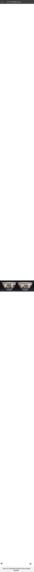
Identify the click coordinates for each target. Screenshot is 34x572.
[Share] (28, 2)
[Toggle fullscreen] (24, 2)
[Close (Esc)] (32, 2)
